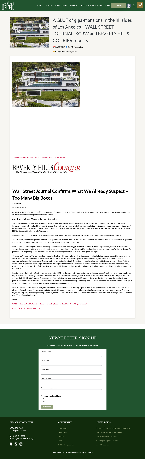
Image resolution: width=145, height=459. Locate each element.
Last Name (45, 369)
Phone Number (46, 378)
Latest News (62, 432)
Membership (62, 428)
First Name (45, 360)
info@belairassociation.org (22, 439)
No (44, 401)
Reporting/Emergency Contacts (107, 441)
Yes (44, 399)
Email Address (46, 351)
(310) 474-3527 (18, 436)
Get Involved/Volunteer (66, 445)
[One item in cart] (139, 5)
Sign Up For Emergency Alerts (106, 436)
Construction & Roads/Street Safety (109, 432)
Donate (60, 441)
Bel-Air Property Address (50, 388)
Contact (61, 436)
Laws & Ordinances (102, 445)
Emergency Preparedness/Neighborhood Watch (113, 428)
